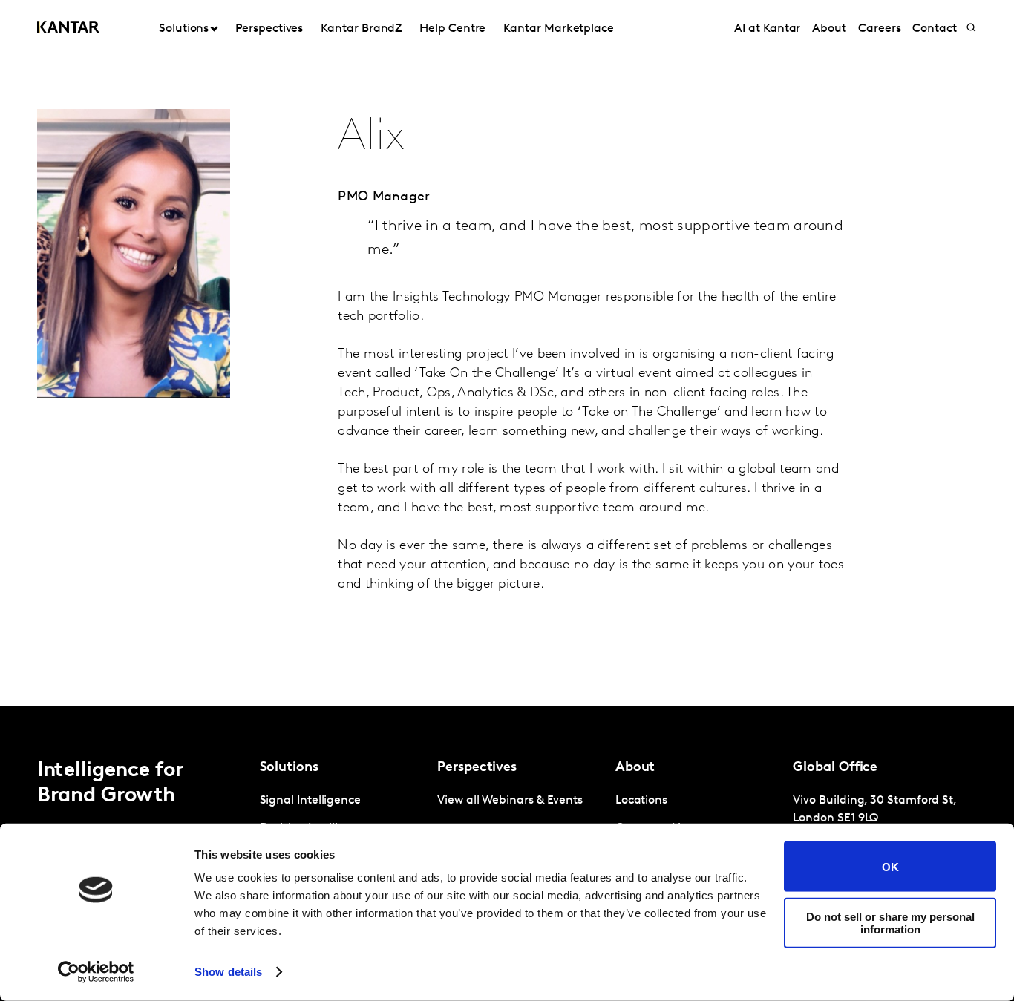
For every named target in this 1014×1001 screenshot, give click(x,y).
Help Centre (452, 29)
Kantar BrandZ (361, 29)
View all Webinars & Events (510, 801)
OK (890, 866)
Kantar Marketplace (558, 29)
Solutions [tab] (184, 29)
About (829, 29)
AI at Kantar (767, 29)
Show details (228, 971)
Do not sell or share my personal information (890, 922)
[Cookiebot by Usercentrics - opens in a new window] (96, 972)
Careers (879, 29)
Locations (641, 801)
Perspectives (269, 29)
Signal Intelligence (310, 801)
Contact (934, 29)
